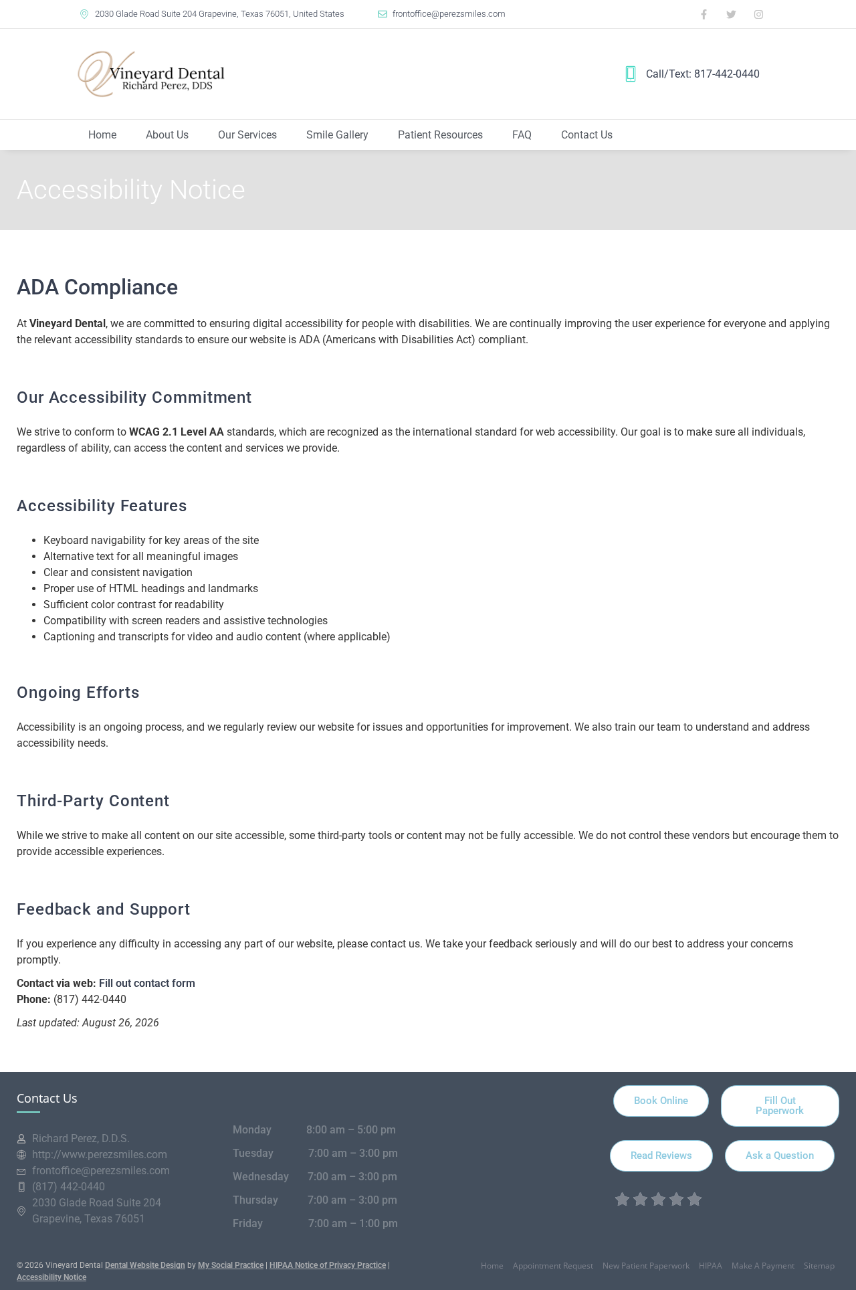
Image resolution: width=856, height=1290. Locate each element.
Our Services (247, 134)
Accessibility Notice (51, 1277)
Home (102, 134)
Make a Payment (763, 1265)
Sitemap (819, 1265)
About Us (167, 134)
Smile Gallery (337, 134)
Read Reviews (661, 1155)
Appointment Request (553, 1265)
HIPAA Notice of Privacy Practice (328, 1265)
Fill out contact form (147, 983)
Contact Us (587, 134)
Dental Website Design (145, 1265)
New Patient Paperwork (646, 1265)
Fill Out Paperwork (780, 1106)
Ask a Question (780, 1155)
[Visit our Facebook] (704, 14)
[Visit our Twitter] (732, 14)
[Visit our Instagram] (759, 14)
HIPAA (710, 1265)
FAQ (522, 134)
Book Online (661, 1101)
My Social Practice (230, 1265)
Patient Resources (440, 134)
